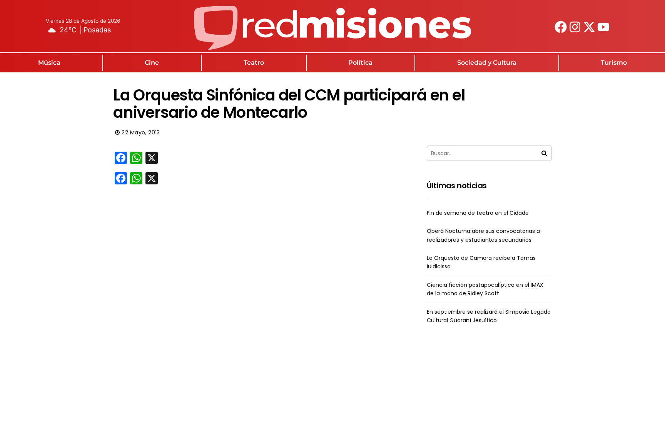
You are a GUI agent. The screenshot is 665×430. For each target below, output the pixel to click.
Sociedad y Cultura (486, 62)
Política (360, 62)
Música (49, 62)
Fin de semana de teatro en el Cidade (478, 213)
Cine (152, 62)
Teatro (254, 62)
